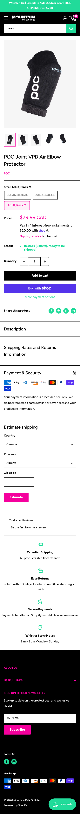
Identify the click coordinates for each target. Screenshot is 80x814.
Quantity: (10, 261)
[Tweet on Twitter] (66, 311)
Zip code (10, 473)
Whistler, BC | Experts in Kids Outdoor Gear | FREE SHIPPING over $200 (40, 6)
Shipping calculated (31, 236)
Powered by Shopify (15, 805)
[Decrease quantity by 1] (24, 261)
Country (9, 435)
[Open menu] (6, 17)
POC (7, 173)
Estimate (16, 497)
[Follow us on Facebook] (6, 761)
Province (10, 454)
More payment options (40, 297)
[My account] (65, 18)
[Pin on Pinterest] (58, 311)
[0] (72, 18)
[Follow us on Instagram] (14, 761)
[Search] (71, 28)
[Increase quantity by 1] (45, 261)
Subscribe (17, 729)
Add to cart (40, 275)
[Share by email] (73, 311)
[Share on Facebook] (51, 311)
